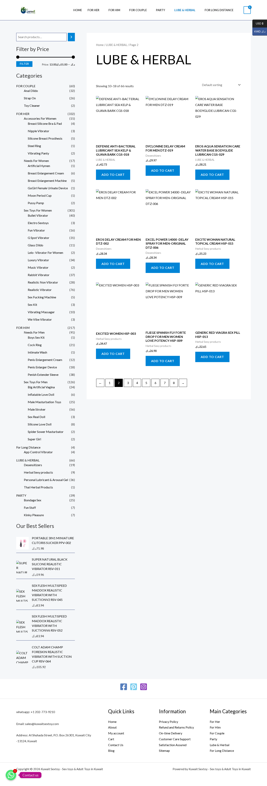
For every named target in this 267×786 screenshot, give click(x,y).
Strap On (30, 98)
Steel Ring (34, 146)
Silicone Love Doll (39, 424)
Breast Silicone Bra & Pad (45, 123)
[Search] (71, 37)
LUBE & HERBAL (184, 10)
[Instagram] (143, 687)
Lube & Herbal (219, 745)
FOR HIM (114, 10)
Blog (111, 750)
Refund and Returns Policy (176, 727)
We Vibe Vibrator (40, 319)
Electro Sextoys (38, 223)
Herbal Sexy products (38, 472)
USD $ (257, 23)
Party (213, 739)
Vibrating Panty (38, 153)
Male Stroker (37, 409)
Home (77, 10)
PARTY (160, 10)
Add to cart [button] (113, 174)
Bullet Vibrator (38, 215)
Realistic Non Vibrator (43, 282)
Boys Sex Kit (36, 337)
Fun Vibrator (36, 230)
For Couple (217, 733)
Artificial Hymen (39, 166)
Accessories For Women (40, 118)
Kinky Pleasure (34, 515)
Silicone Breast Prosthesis (45, 138)
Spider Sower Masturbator (46, 431)
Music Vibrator (38, 267)
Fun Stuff (30, 507)
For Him (215, 727)
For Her (215, 721)
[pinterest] (133, 687)
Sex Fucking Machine (42, 297)
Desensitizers (33, 465)
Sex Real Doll (36, 417)
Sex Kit (32, 304)
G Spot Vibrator (38, 238)
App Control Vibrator (38, 452)
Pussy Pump (36, 203)
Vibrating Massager (41, 312)
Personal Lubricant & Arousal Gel (46, 480)
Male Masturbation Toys (44, 402)
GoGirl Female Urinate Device (48, 188)
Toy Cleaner (32, 105)
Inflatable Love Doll (41, 394)
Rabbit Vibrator (38, 275)
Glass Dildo (35, 245)
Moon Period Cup (40, 195)
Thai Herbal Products (38, 487)
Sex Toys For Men (35, 382)
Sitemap (164, 750)
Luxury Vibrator (38, 260)
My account (116, 733)
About (112, 727)
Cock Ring (35, 345)
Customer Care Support (175, 739)
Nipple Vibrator (38, 131)
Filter (24, 63)
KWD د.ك (258, 31)
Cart (111, 739)
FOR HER (93, 10)
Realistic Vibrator (40, 290)
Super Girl (34, 439)
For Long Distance (219, 10)
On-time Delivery (170, 733)
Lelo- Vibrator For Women (45, 252)
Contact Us (115, 745)
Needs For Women (36, 160)
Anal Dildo (31, 90)
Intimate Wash (37, 352)
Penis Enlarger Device (42, 367)
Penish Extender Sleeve (43, 374)
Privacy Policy (168, 721)
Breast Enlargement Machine (47, 180)
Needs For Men (34, 332)
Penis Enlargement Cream (45, 360)
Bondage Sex (32, 500)
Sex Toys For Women (38, 210)
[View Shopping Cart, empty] (247, 10)
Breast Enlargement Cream (46, 173)
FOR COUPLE (138, 10)
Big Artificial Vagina (41, 387)
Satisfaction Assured (172, 745)
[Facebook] (123, 687)
